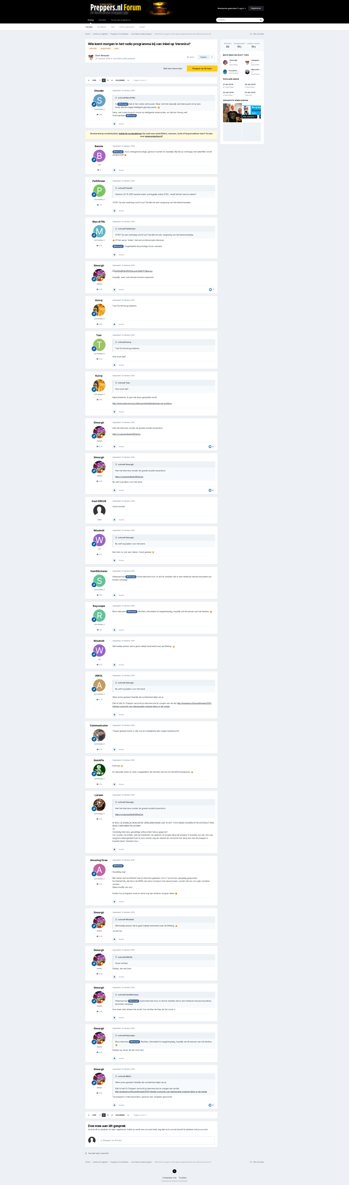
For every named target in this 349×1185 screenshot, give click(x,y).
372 (100, 554)
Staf (113, 27)
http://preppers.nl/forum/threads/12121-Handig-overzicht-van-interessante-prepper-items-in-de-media (161, 1091)
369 (100, 324)
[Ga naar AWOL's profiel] (99, 685)
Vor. (94, 80)
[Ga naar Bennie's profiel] (99, 156)
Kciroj (98, 300)
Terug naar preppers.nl (120, 20)
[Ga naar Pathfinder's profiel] (99, 190)
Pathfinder (98, 181)
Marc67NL (98, 221)
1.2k (100, 784)
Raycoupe (99, 606)
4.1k (100, 749)
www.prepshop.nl (153, 136)
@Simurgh (123, 104)
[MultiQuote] (114, 124)
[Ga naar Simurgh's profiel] (99, 275)
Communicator (99, 725)
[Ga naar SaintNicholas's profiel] (99, 581)
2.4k (100, 289)
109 (100, 595)
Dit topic (250, 20)
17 (100, 170)
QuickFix (99, 760)
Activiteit (102, 20)
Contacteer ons (169, 1178)
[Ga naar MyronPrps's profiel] (247, 72)
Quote (121, 124)
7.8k (100, 114)
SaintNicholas (98, 571)
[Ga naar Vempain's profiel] (91, 57)
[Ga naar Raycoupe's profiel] (99, 615)
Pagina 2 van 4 (140, 80)
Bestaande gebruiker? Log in (231, 8)
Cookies (182, 1178)
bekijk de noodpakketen (130, 133)
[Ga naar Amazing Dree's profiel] (99, 870)
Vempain (105, 55)
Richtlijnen (101, 27)
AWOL (99, 675)
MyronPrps (256, 69)
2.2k (100, 245)
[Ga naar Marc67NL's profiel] (99, 231)
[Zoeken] (261, 20)
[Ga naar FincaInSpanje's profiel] (225, 72)
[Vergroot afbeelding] (159, 107)
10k (100, 630)
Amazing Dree (98, 860)
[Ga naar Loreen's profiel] (99, 805)
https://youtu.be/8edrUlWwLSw (126, 434)
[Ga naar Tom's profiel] (99, 345)
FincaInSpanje (235, 70)
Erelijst (142, 27)
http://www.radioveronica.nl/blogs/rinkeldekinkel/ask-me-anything (142, 403)
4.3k (100, 819)
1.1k (100, 205)
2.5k (100, 359)
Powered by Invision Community (174, 1181)
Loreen (99, 795)
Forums (89, 27)
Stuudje (99, 90)
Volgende (120, 80)
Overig (91, 20)
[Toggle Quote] (116, 98)
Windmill (99, 530)
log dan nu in (164, 1129)
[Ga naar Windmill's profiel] (99, 540)
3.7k (100, 699)
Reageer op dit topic (202, 68)
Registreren (256, 8)
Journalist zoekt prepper (124, 58)
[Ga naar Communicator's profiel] (99, 735)
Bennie (99, 146)
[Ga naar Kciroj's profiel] (99, 310)
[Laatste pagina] (128, 80)
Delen (191, 57)
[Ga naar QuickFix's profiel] (99, 770)
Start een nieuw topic (172, 68)
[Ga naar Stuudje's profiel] (99, 100)
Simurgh (99, 265)
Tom (99, 335)
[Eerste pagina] (89, 80)
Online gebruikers (127, 27)
